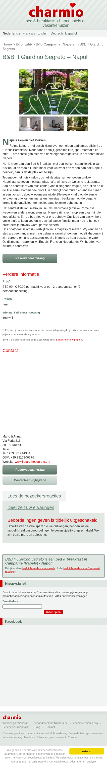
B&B (24, 44)
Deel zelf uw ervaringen (30, 507)
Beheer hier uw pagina (69, 339)
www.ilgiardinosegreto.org (32, 462)
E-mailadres (10, 601)
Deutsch (57, 33)
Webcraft (22, 723)
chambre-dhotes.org (85, 723)
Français (29, 33)
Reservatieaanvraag (30, 258)
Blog (37, 727)
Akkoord (87, 751)
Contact (50, 727)
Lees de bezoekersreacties (34, 496)
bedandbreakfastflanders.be (51, 723)
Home (7, 44)
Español (71, 33)
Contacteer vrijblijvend (30, 480)
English (43, 33)
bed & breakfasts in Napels (38, 568)
